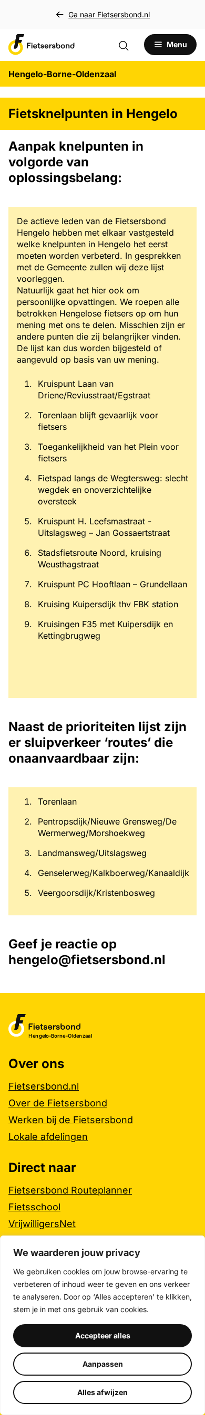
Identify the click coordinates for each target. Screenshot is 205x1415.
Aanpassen (103, 1363)
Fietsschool (34, 1206)
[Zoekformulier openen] (129, 45)
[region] (102, 1325)
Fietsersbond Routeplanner (70, 1190)
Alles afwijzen (102, 1392)
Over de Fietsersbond (57, 1102)
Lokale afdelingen (48, 1136)
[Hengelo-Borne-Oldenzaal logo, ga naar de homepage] (41, 44)
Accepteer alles (102, 1335)
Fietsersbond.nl (43, 1086)
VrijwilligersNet (42, 1223)
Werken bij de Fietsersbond (70, 1119)
